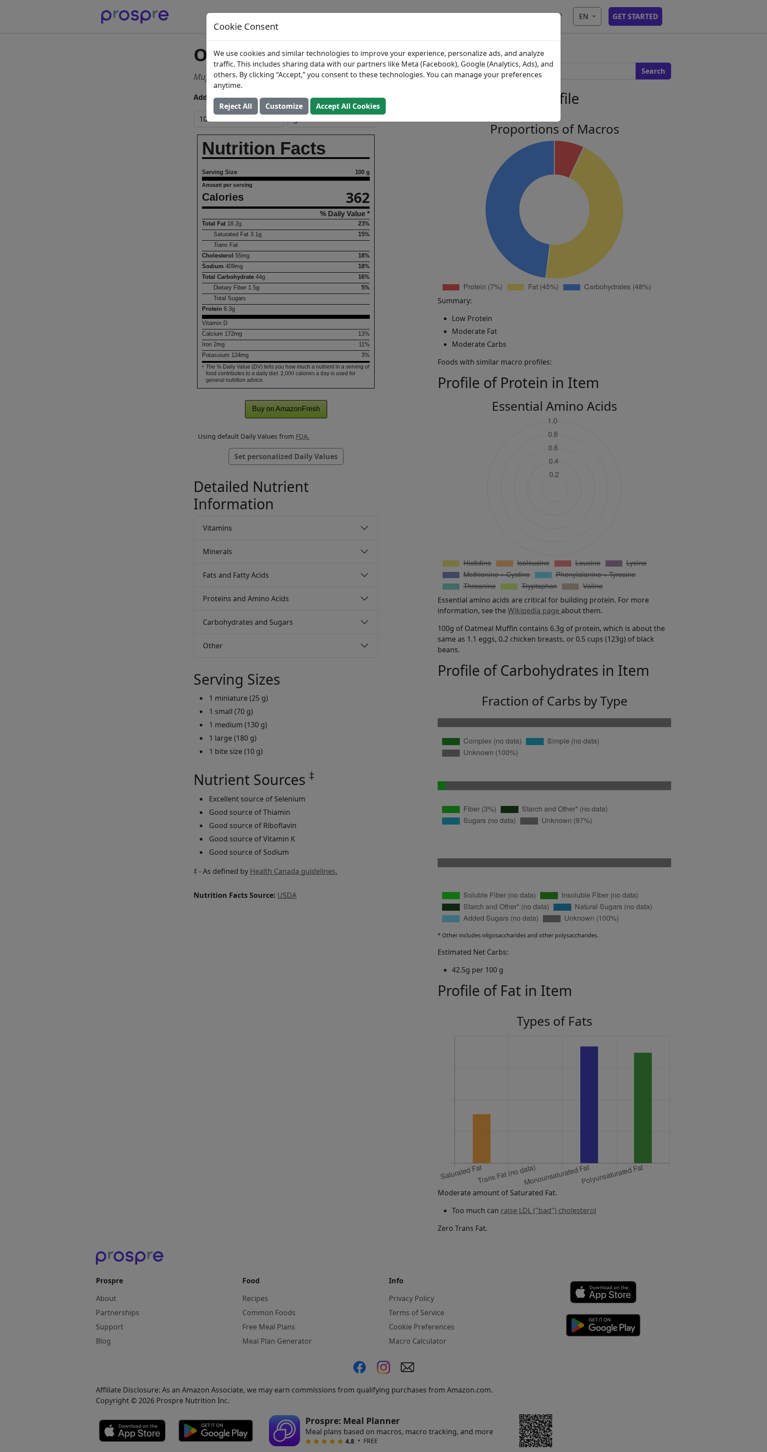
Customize (284, 106)
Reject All (235, 106)
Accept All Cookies (348, 106)
